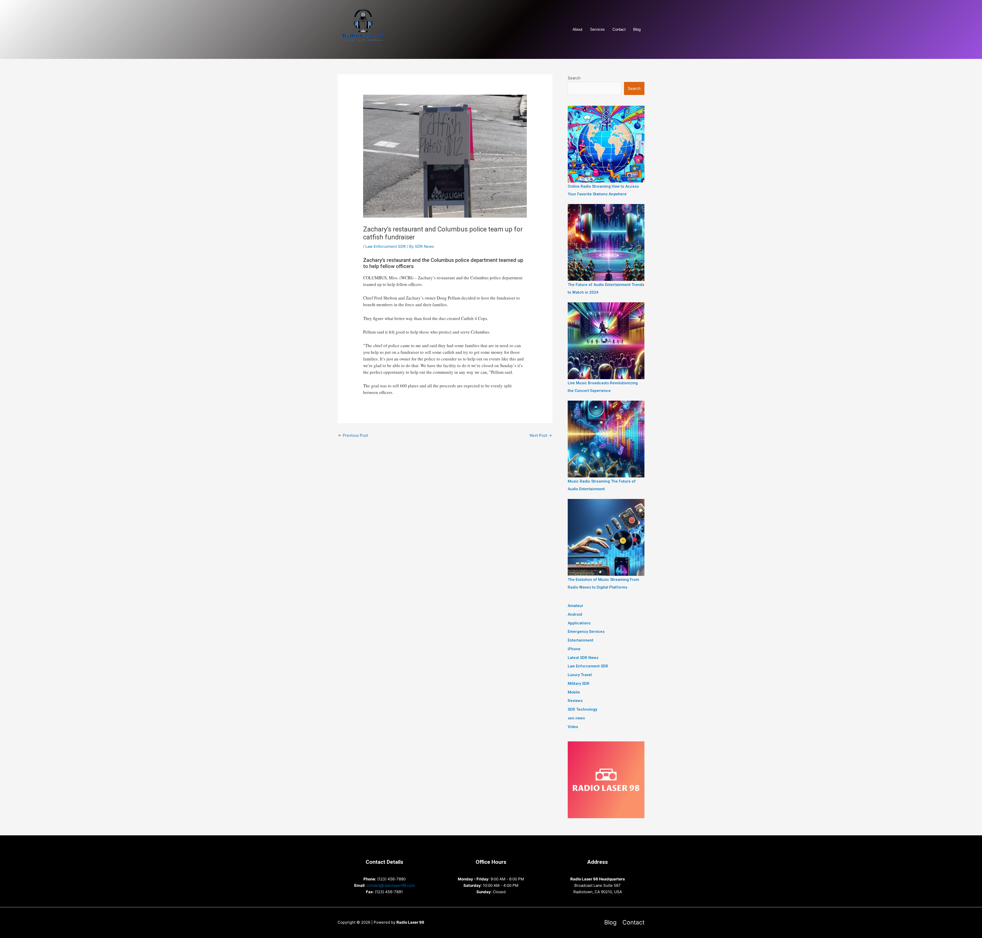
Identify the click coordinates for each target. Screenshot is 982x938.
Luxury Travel (580, 675)
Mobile (574, 692)
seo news (576, 718)
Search (574, 78)
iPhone (574, 649)
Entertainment (580, 640)
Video (573, 726)
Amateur (575, 605)
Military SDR (578, 683)
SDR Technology (582, 709)
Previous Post (353, 435)
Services (597, 29)
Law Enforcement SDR (385, 246)
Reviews (575, 700)
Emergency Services (586, 631)
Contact (619, 29)
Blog (637, 29)
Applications (579, 623)
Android (575, 614)
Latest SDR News (583, 657)
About (577, 29)
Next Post (541, 435)
